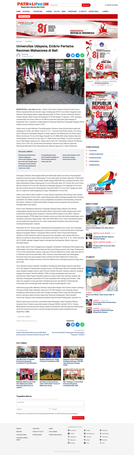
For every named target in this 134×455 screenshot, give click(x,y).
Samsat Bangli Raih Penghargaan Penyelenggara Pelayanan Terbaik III (68, 332)
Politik (102, 233)
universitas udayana (24, 316)
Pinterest (104, 430)
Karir (51, 428)
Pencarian (86, 5)
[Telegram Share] (77, 55)
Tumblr (72, 433)
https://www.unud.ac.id (29, 321)
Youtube (104, 440)
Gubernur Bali (94, 165)
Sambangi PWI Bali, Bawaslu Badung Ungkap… (103, 238)
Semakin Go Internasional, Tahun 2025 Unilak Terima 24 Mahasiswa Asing (50, 383)
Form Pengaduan (55, 435)
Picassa (72, 443)
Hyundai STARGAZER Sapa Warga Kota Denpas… (103, 311)
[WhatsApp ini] (82, 55)
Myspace (73, 440)
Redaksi (19, 431)
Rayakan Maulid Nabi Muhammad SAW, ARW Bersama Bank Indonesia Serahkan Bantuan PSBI (32, 332)
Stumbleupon (90, 433)
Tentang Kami (21, 435)
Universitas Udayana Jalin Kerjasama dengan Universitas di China (71, 157)
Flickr (87, 443)
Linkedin (88, 437)
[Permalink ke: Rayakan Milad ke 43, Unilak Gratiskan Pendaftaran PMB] (50, 352)
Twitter (88, 430)
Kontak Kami (37, 435)
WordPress (105, 433)
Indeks (18, 428)
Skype (88, 440)
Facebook (73, 430)
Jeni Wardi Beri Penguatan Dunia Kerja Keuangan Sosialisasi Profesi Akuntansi (26, 361)
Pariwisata (102, 242)
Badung (88, 226)
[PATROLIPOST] (33, 5)
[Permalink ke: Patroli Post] (18, 55)
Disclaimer (53, 431)
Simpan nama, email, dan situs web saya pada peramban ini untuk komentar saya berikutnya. (47, 413)
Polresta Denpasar (96, 154)
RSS (103, 443)
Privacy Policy (38, 431)
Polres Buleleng (95, 158)
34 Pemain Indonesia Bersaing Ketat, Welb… (104, 303)
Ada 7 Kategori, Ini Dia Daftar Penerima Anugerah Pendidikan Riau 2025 (73, 383)
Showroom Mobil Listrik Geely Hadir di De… (100, 295)
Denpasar (96, 233)
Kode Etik (36, 428)
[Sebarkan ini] (68, 55)
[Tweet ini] (73, 55)
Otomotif (89, 292)
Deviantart (105, 437)
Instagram (73, 437)
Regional (94, 226)
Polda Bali (93, 150)
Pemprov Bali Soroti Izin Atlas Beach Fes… (104, 247)
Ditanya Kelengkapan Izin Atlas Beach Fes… (100, 229)
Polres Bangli (94, 161)
